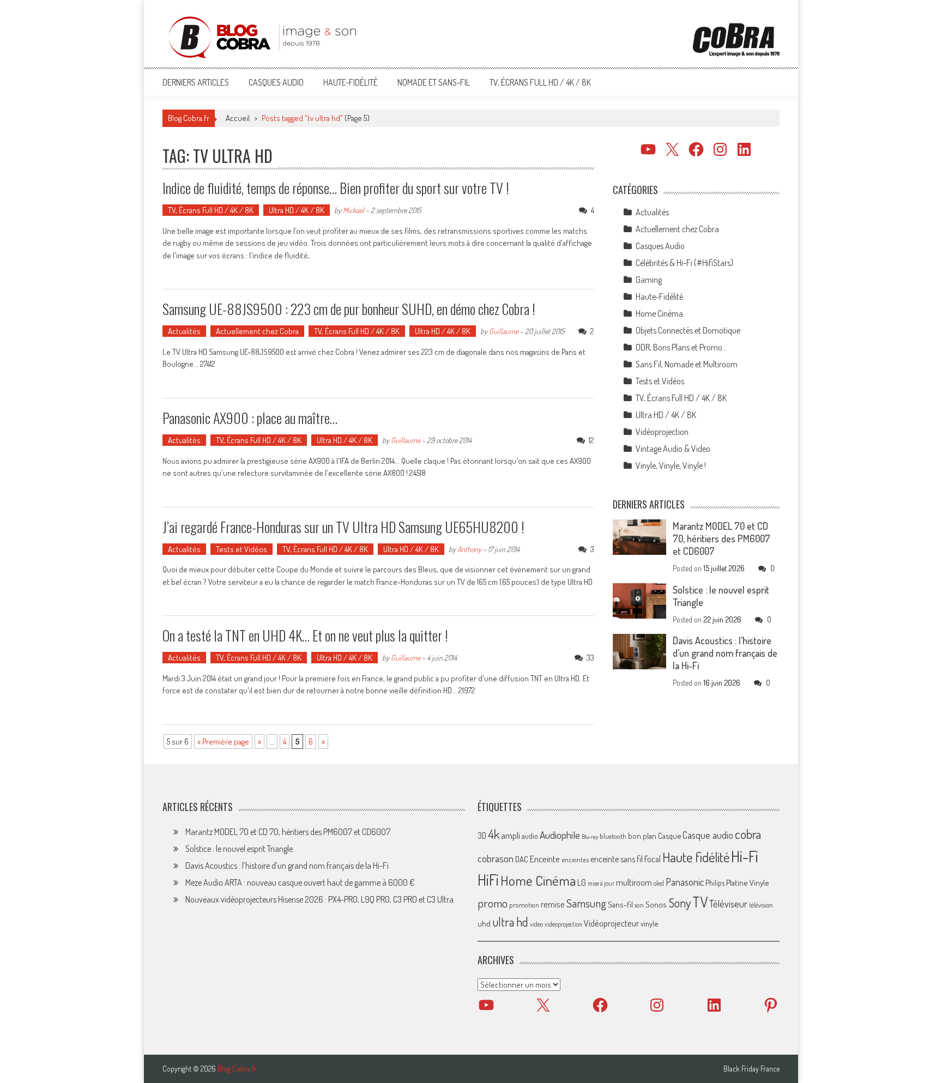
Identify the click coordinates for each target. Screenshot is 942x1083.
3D (482, 835)
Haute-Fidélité (350, 82)
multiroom (634, 882)
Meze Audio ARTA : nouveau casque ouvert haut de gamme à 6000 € (300, 882)
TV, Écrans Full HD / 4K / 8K (540, 82)
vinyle (649, 923)
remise (553, 904)
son (639, 904)
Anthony (469, 549)
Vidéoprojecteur (611, 923)
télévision (761, 904)
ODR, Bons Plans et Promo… (681, 347)
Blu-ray (590, 836)
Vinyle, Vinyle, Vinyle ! (671, 465)
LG (581, 882)
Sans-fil (620, 904)
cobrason (496, 858)
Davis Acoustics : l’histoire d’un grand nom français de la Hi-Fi (725, 652)
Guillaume (503, 331)
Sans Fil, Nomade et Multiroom (687, 364)
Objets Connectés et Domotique (688, 330)
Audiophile (560, 835)
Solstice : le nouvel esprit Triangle (239, 848)
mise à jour (601, 883)
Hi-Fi (744, 856)
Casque (669, 835)
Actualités (184, 331)
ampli (510, 835)
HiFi (488, 880)
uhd (484, 923)
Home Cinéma (659, 313)
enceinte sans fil (616, 859)
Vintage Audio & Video (673, 448)
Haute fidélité (695, 857)
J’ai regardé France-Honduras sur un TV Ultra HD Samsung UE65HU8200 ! (343, 526)
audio (530, 835)
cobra (748, 834)
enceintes (575, 859)
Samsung (586, 903)
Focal (652, 859)
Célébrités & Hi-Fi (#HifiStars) (684, 262)
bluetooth (613, 836)
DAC (521, 859)
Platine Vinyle (747, 882)
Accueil (238, 118)
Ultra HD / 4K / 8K (296, 210)
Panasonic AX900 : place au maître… (249, 417)
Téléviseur (728, 904)
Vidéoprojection (662, 431)
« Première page (223, 741)
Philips (714, 882)
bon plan (642, 836)
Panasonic (685, 881)
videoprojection (563, 924)
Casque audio (708, 835)
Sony (679, 902)
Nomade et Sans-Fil (433, 82)
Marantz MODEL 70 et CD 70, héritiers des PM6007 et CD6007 (721, 538)
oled (659, 883)
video (536, 924)
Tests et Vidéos (241, 549)
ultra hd (510, 921)
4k (493, 834)
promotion (524, 904)
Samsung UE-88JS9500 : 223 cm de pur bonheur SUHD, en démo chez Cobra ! (348, 308)
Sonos (656, 904)
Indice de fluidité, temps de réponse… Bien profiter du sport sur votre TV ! (335, 187)
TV (700, 902)
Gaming (649, 279)
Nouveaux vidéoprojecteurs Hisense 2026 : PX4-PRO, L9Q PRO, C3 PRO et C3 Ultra (319, 899)
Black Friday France (751, 1069)
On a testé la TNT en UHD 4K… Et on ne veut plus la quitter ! (305, 635)
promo (493, 903)
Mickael (353, 210)
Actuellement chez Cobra (257, 331)
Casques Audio (276, 82)
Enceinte (545, 858)
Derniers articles (195, 82)
